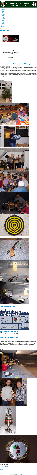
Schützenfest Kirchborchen (9, 331)
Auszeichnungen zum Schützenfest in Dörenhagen (6, 467)
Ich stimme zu (2, 473)
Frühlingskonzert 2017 (7, 307)
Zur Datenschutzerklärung (18, 474)
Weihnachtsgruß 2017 (7, 30)
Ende (2, 469)
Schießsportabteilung (3, 465)
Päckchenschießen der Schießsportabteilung (15, 64)
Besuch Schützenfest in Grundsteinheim (5, 466)
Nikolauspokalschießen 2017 (9, 338)
